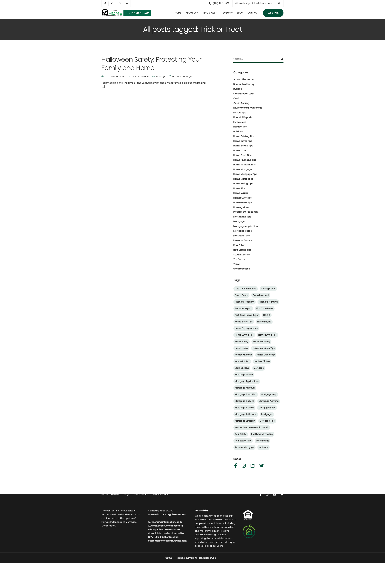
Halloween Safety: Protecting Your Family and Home (151, 63)
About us (191, 12)
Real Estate (239, 245)
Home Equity (241, 341)
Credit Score (241, 295)
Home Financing (261, 341)
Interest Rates (242, 361)
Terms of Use (172, 529)
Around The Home (243, 79)
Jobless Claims (262, 361)
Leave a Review (110, 494)
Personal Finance (242, 240)
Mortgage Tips (241, 235)
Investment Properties (246, 211)
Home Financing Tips (244, 159)
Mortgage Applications (247, 381)
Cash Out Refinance (245, 288)
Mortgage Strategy (245, 420)
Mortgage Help (268, 394)
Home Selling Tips (243, 183)
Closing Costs (268, 288)
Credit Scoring (241, 103)
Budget (237, 88)
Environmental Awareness (247, 107)
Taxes (236, 264)
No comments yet (182, 76)
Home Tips (239, 188)
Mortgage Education (245, 394)
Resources (209, 12)
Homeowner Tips (242, 202)
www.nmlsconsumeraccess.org (165, 525)
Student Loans (241, 254)
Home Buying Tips (243, 145)
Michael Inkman (140, 76)
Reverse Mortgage (244, 447)
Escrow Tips (239, 112)
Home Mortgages (243, 178)
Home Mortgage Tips (245, 174)
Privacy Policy (160, 494)
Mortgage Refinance (245, 414)
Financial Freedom (244, 301)
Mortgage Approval (245, 387)
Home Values (240, 192)
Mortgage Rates (242, 230)
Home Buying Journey (246, 328)
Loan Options (242, 367)
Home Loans (241, 348)
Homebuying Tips (267, 334)
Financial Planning (268, 301)
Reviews (226, 12)
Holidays (160, 76)
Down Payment (261, 295)
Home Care (239, 150)
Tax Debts (239, 259)
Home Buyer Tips (242, 140)
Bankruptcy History (243, 84)
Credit (236, 98)
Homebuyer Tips (242, 197)
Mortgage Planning (269, 400)
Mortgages (267, 414)
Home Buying (264, 321)
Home (178, 12)
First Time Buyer (264, 308)
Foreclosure (239, 122)
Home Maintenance (244, 164)
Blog (240, 12)
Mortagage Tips (242, 216)
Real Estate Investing (262, 434)
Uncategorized (241, 268)
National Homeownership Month (251, 427)
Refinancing (262, 440)
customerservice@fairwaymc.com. (167, 540)
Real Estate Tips (242, 249)
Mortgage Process (244, 407)
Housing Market (242, 207)
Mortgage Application (245, 226)
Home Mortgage (242, 169)
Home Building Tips (243, 136)
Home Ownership (266, 354)
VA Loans (263, 447)
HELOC (266, 315)
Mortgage (239, 221)
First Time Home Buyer (247, 315)
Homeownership (243, 354)
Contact (253, 12)
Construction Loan (243, 93)
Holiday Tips (240, 126)
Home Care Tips (242, 155)
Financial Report (243, 308)
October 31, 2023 (115, 76)
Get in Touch (141, 494)
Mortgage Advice (244, 374)
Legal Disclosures (176, 514)
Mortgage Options (244, 400)
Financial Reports (242, 117)
